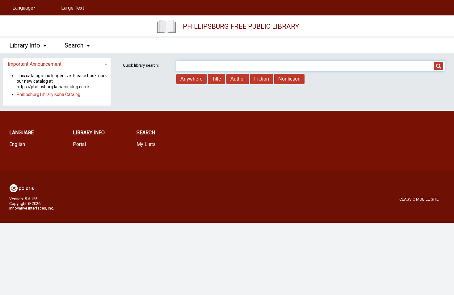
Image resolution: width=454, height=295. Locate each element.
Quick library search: (141, 65)
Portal (79, 144)
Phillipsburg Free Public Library (241, 26)
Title (216, 78)
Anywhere (191, 78)
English (17, 144)
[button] (57, 64)
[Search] (438, 66)
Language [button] (21, 132)
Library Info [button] (25, 45)
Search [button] (75, 45)
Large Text (72, 8)
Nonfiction (289, 78)
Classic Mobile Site (419, 199)
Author (237, 78)
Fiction (261, 78)
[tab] (57, 63)
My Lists (146, 144)
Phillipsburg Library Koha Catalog (48, 94)
